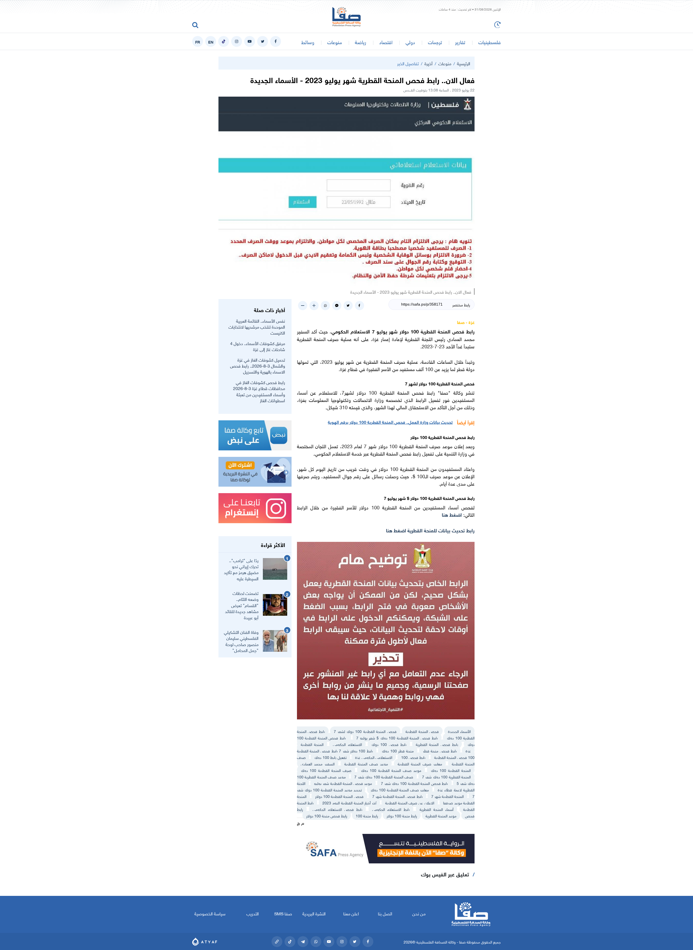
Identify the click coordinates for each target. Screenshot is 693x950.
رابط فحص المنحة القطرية (437, 744)
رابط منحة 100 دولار (402, 815)
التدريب (252, 913)
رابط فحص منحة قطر (440, 750)
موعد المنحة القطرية (441, 815)
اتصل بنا (385, 913)
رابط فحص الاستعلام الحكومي (337, 808)
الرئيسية (463, 63)
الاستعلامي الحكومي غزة (373, 757)
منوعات (334, 41)
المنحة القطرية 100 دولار (451, 769)
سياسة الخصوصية (209, 913)
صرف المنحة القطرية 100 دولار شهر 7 (383, 776)
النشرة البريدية (313, 913)
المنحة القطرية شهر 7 (447, 795)
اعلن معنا (351, 913)
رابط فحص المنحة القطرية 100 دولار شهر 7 (414, 782)
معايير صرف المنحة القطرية (420, 763)
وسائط (307, 41)
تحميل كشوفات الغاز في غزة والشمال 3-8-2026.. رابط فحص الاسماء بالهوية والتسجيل (257, 365)
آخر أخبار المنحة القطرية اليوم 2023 (349, 802)
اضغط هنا (452, 514)
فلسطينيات (489, 41)
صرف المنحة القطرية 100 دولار (326, 769)
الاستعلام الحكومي (347, 744)
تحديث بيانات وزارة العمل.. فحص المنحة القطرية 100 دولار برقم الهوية (390, 421)
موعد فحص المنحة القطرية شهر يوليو (343, 782)
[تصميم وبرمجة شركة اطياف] (204, 941)
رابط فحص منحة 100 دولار (326, 815)
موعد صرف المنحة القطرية (366, 763)
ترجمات (435, 41)
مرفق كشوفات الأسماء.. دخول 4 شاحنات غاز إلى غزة (257, 346)
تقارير (460, 41)
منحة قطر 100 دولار (398, 750)
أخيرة (428, 63)
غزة (468, 750)
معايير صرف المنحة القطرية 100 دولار (400, 789)
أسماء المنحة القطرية (436, 808)
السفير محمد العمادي (318, 763)
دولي (410, 41)
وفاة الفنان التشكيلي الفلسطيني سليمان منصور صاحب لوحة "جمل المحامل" (241, 641)
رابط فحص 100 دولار (388, 744)
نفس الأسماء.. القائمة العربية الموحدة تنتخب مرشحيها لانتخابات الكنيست (256, 326)
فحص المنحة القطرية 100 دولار (339, 795)
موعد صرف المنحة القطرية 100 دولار (391, 769)
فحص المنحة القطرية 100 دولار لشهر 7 (365, 731)
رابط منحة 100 (367, 815)
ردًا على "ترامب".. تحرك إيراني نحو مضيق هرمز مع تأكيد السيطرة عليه (241, 569)
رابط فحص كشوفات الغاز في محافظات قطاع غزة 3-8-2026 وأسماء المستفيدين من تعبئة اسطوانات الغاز (259, 391)
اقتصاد (386, 41)
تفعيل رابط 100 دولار (330, 757)
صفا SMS (283, 913)
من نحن (419, 913)
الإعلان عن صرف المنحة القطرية (409, 802)
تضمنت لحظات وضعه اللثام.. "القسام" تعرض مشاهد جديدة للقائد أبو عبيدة (242, 605)
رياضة (360, 41)
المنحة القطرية (312, 744)
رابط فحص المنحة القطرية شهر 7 (397, 795)
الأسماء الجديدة (459, 731)
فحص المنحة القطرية (422, 731)
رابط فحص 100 (413, 757)
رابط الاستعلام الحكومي (391, 808)
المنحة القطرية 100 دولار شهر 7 (446, 776)
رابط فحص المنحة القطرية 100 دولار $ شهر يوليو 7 (396, 737)
